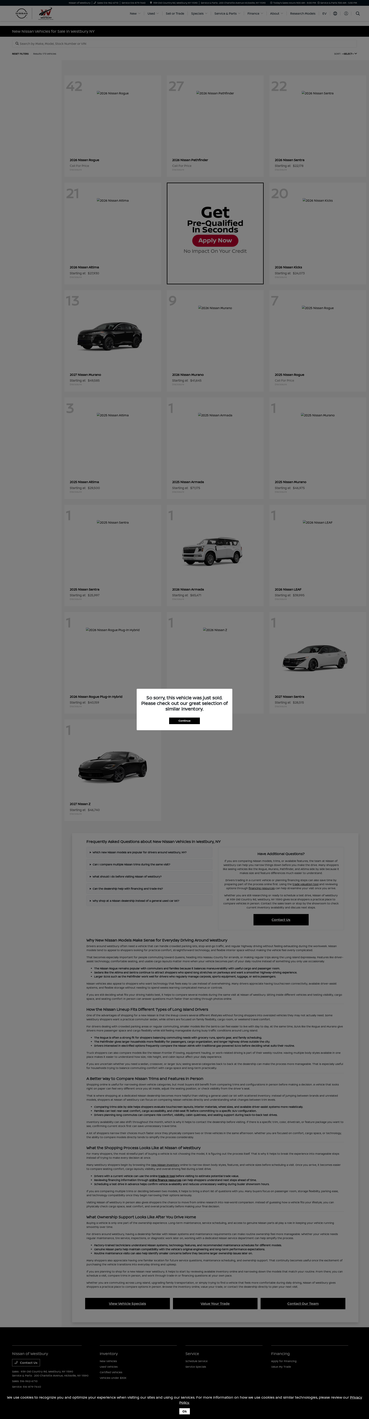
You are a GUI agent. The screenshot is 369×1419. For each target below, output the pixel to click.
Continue (184, 720)
